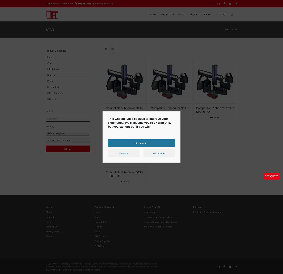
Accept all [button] (141, 143)
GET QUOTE (271, 176)
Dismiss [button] (123, 153)
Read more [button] (159, 153)
